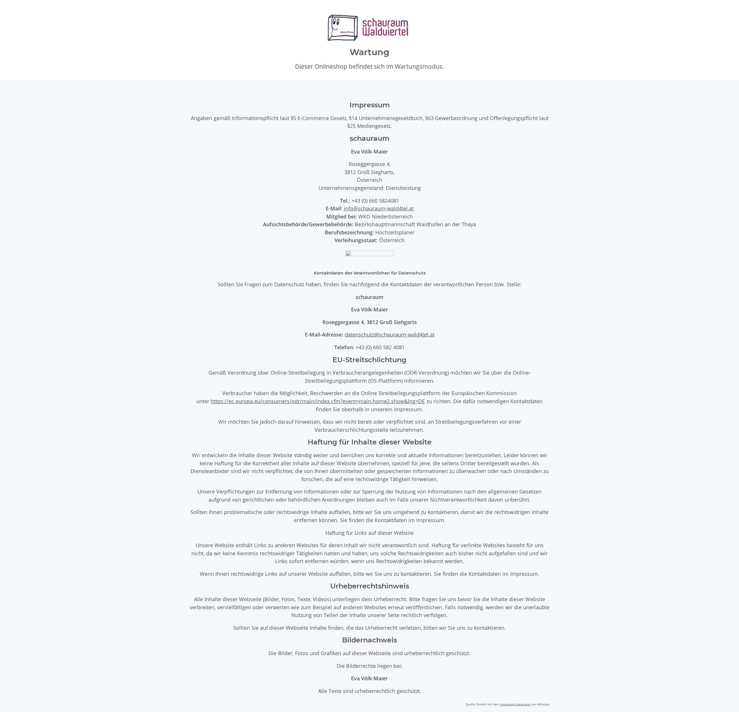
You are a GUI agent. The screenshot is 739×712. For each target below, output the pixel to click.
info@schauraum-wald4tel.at (379, 208)
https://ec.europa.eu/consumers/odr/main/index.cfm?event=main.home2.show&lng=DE (318, 401)
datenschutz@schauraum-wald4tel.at (389, 334)
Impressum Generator (515, 704)
